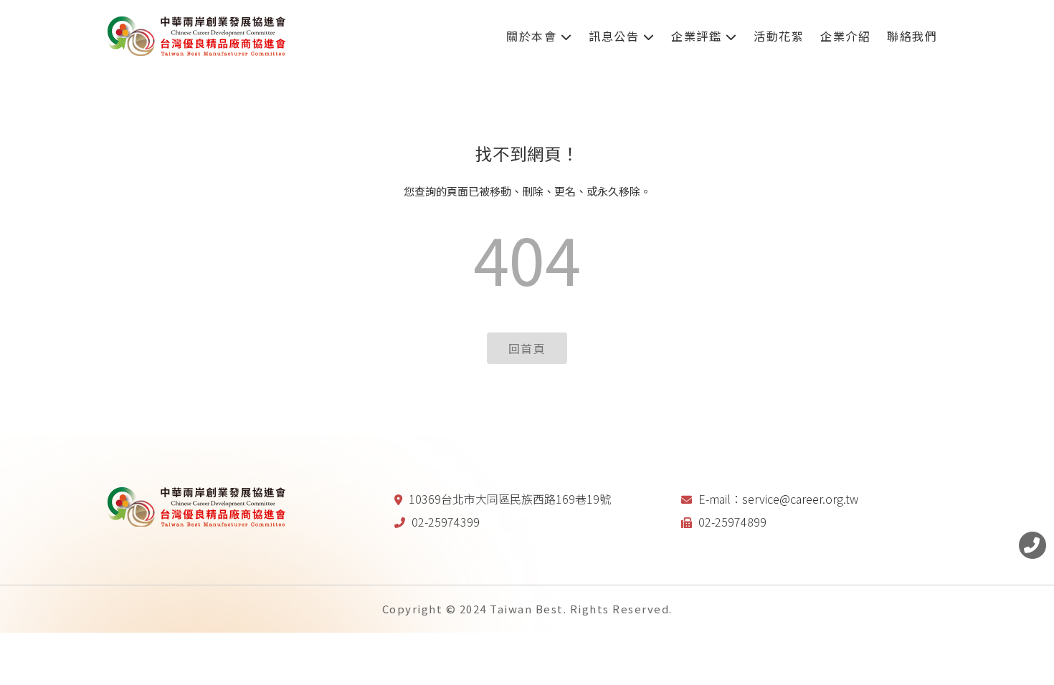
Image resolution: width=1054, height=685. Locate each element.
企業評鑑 (698, 35)
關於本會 (533, 35)
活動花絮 (779, 35)
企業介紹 (845, 35)
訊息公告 (616, 35)
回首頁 (527, 348)
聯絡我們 (912, 35)
